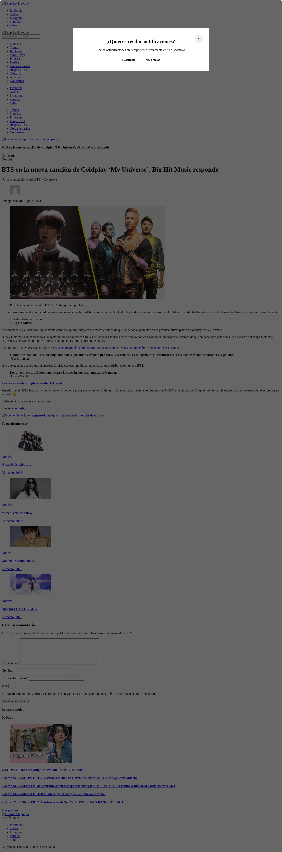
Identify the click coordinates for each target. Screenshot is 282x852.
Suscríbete (128, 59)
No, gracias (153, 59)
